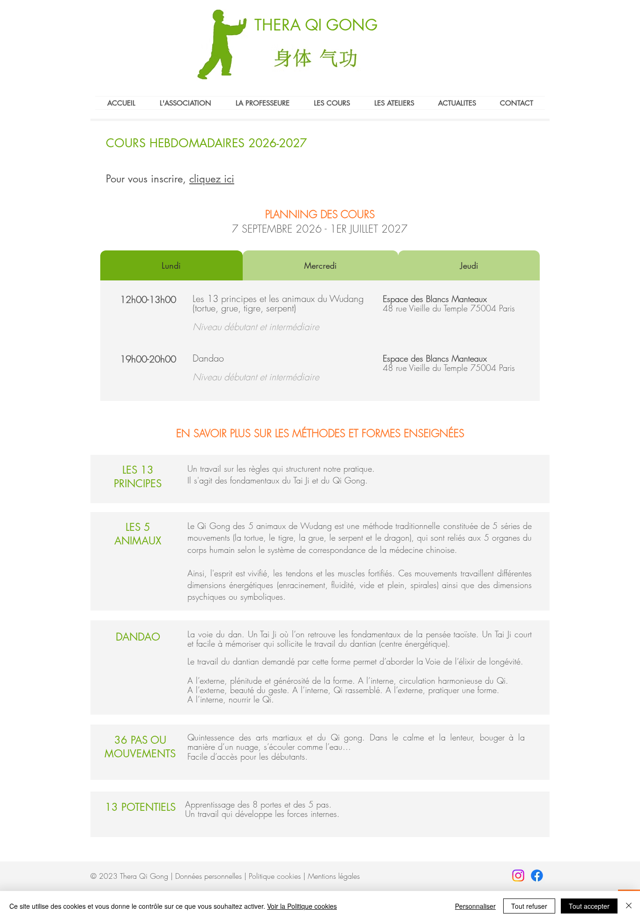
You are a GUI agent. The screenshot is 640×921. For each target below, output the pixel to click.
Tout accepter (589, 906)
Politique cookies (275, 876)
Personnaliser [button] (475, 906)
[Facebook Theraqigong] (537, 875)
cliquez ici (211, 178)
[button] (332, 103)
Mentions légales (334, 876)
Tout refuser (529, 906)
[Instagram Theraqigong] (518, 875)
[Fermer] (628, 905)
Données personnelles (208, 876)
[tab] (171, 265)
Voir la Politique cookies (302, 906)
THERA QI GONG (316, 25)
